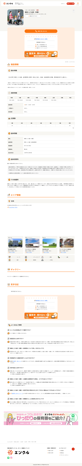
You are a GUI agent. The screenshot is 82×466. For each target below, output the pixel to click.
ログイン (63, 3)
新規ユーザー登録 (70, 3)
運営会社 (62, 452)
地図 (14, 361)
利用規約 (62, 450)
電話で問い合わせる (42, 31)
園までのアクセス (33, 16)
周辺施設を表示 (41, 245)
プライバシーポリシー (64, 455)
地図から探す (50, 450)
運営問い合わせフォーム (17, 393)
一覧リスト (18, 361)
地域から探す (50, 452)
